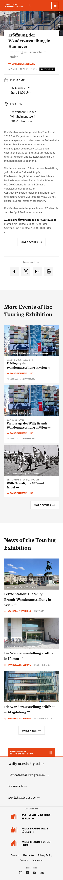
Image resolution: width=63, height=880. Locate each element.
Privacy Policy (45, 855)
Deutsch (15, 855)
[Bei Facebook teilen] (14, 271)
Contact (24, 860)
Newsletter (28, 855)
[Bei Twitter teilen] (25, 271)
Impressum (37, 860)
